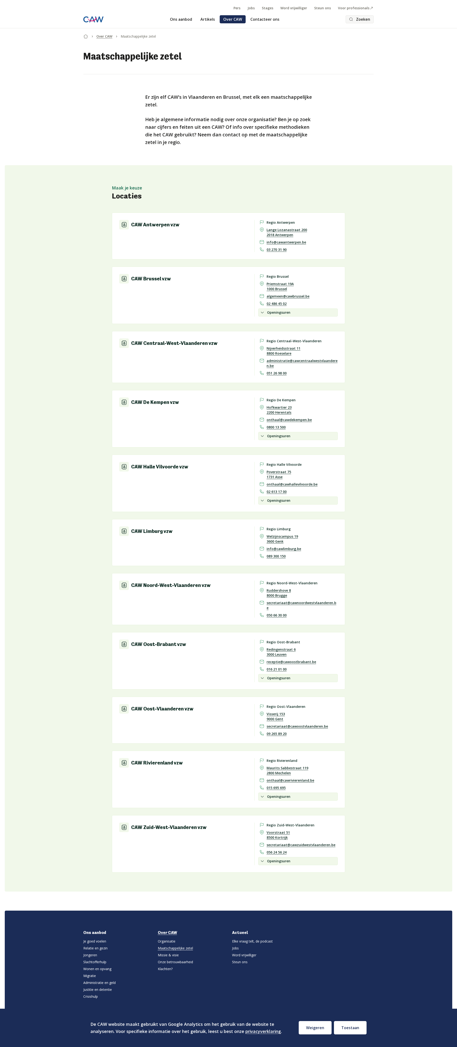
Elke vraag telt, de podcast (252, 941)
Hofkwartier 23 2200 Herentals (279, 410)
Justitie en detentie (97, 989)
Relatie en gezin (95, 948)
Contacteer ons (264, 19)
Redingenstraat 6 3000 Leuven (281, 652)
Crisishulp (90, 996)
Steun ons (322, 8)
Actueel (240, 932)
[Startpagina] (85, 35)
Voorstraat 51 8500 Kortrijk (278, 835)
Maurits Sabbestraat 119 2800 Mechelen (287, 770)
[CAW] (93, 19)
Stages (267, 8)
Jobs (251, 8)
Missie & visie (168, 955)
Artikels (207, 19)
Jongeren (90, 955)
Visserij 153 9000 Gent (276, 716)
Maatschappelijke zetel (175, 948)
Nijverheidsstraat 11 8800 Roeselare (283, 351)
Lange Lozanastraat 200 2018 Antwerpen (287, 232)
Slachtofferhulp (94, 962)
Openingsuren (278, 312)
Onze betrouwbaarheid (175, 962)
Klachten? (165, 969)
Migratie (89, 975)
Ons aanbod (181, 19)
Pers (236, 8)
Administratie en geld (99, 982)
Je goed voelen (94, 941)
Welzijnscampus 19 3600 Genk (282, 539)
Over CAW (232, 19)
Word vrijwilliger (293, 8)
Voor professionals (353, 8)
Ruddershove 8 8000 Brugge (279, 593)
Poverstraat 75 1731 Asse (279, 474)
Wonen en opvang (97, 969)
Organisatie (166, 941)
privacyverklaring (263, 1031)
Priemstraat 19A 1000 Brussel (280, 286)
